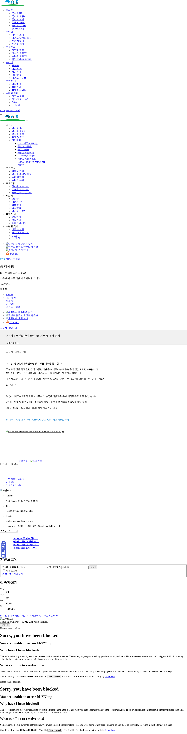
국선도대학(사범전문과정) (31, 162)
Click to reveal (54, 677)
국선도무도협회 (26, 152)
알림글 (15, 65)
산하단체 (16, 140)
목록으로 (23, 461)
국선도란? (17, 13)
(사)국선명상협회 (26, 155)
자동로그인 (12, 570)
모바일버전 (52, 615)
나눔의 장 (17, 68)
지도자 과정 (18, 50)
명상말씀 (16, 74)
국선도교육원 (25, 146)
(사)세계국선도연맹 (28, 143)
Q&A (14, 102)
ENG (8, 110)
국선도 (9, 10)
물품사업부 (23, 149)
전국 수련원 (18, 96)
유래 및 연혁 (18, 22)
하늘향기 (16, 71)
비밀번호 (54, 567)
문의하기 (14, 254)
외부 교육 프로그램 (22, 59)
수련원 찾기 (12, 93)
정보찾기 (18, 573)
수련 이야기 (18, 44)
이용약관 (10, 482)
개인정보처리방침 (19, 615)
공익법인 (16, 84)
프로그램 (10, 47)
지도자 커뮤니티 (8, 328)
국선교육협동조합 (27, 158)
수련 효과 (11, 31)
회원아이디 (10, 567)
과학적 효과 (18, 35)
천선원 (21, 165)
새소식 (9, 62)
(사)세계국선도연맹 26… (26, 544)
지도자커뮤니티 (14, 485)
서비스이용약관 (37, 615)
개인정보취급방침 (15, 479)
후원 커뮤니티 (19, 90)
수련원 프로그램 (20, 56)
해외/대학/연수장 (20, 99)
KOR (2, 110)
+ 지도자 (15, 110)
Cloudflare (110, 676)
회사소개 (4, 615)
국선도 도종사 (19, 16)
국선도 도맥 (18, 19)
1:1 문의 (16, 105)
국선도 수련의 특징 (22, 38)
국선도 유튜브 (19, 78)
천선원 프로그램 (20, 53)
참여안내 (16, 87)
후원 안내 (11, 81)
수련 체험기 (18, 41)
